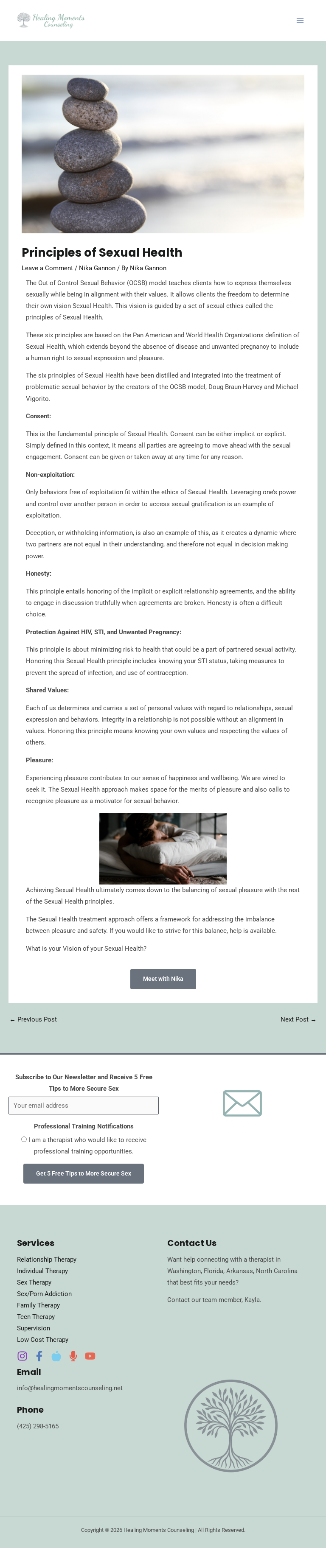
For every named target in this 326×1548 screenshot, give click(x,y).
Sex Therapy (34, 1282)
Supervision (33, 1328)
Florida (213, 1271)
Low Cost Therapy (42, 1340)
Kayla (252, 1300)
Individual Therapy (42, 1271)
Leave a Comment (47, 268)
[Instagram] (22, 1356)
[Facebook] (39, 1356)
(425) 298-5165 (38, 1426)
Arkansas (239, 1271)
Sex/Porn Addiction (44, 1294)
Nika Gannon (97, 268)
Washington (184, 1271)
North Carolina (277, 1271)
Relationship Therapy (46, 1259)
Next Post (299, 1019)
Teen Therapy (36, 1317)
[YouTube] (90, 1356)
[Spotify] (73, 1356)
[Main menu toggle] (300, 20)
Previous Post (33, 1019)
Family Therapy (38, 1305)
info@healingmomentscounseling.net (70, 1388)
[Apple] (56, 1356)
